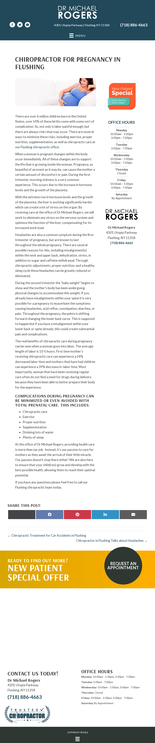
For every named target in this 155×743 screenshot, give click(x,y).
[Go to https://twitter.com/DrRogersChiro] (20, 25)
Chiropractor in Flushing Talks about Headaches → (111, 540)
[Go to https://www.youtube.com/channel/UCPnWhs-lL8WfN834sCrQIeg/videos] (27, 25)
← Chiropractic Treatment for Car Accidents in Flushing (47, 535)
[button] (123, 566)
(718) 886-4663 (133, 25)
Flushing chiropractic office (40, 147)
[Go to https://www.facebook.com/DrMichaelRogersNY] (12, 25)
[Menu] (77, 739)
